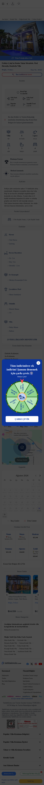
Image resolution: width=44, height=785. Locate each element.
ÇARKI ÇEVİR (22, 419)
